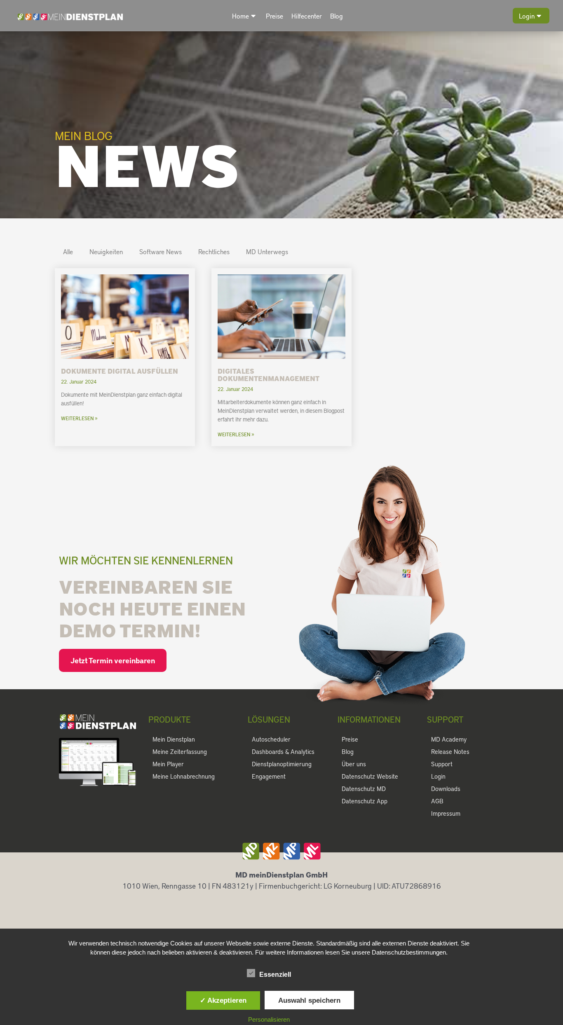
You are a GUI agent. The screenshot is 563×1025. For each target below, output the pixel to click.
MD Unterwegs (267, 251)
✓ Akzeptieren (223, 1000)
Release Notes (450, 751)
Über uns (354, 764)
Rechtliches (214, 251)
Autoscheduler (271, 739)
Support (442, 764)
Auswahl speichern (309, 1000)
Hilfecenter (306, 16)
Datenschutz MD (364, 788)
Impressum (445, 813)
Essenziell (275, 974)
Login (527, 16)
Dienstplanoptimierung (282, 764)
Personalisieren (269, 1019)
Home (240, 16)
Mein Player (168, 764)
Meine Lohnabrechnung (183, 776)
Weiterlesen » (79, 418)
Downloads (445, 788)
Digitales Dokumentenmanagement (268, 374)
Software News (160, 251)
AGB (437, 801)
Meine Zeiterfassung (179, 751)
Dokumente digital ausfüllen (119, 370)
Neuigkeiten (106, 251)
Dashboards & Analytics (283, 751)
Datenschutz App (364, 801)
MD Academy (449, 739)
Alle (68, 251)
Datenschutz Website (370, 776)
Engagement (269, 776)
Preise (274, 16)
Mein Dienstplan (173, 739)
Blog (336, 16)
